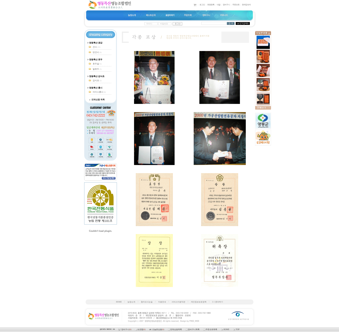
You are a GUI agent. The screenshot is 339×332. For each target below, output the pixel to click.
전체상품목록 (176, 329)
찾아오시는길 (147, 302)
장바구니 (226, 5)
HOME (119, 302)
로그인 (202, 5)
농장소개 (131, 302)
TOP (237, 329)
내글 (218, 5)
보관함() (141, 329)
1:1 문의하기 (217, 302)
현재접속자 (246, 5)
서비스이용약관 (178, 302)
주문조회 (235, 5)
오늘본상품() (158, 329)
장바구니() (126, 329)
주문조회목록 (212, 329)
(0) (269, 34)
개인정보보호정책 (198, 302)
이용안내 (162, 302)
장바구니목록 (194, 329)
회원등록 (210, 5)
